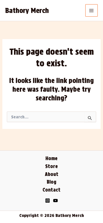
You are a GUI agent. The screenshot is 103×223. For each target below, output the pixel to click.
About (51, 174)
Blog (51, 182)
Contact (51, 190)
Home (51, 158)
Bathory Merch (27, 10)
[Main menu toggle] (91, 10)
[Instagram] (47, 200)
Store (51, 166)
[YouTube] (55, 200)
